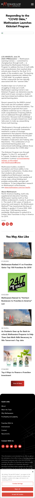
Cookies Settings (17, 483)
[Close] (33, 472)
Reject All (17, 489)
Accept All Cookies (17, 494)
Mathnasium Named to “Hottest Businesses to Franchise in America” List (16, 301)
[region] (17, 483)
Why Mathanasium (7, 413)
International (5, 427)
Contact (4, 430)
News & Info (5, 434)
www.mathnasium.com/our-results (17, 187)
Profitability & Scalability (9, 417)
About (3, 406)
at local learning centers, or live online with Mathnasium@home (15, 160)
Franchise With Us (7, 423)
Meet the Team (6, 410)
